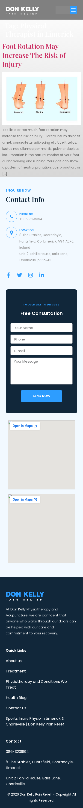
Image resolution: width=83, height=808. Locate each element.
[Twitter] (19, 275)
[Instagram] (30, 275)
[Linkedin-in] (41, 275)
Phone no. (26, 214)
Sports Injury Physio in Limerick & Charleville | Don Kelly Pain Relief (35, 721)
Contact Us (16, 708)
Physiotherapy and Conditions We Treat (36, 684)
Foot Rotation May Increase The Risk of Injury (34, 55)
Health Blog (16, 697)
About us (14, 660)
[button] (73, 10)
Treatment (16, 671)
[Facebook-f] (8, 275)
